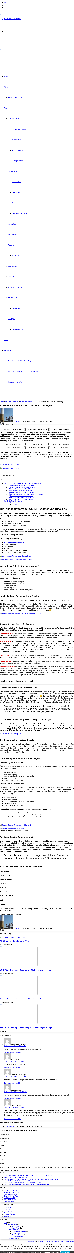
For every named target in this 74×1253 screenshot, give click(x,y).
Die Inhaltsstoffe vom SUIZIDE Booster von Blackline (23, 483)
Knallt (16, 504)
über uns (50, 1241)
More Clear (7, 1209)
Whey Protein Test (10, 1199)
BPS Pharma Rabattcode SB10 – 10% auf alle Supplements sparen (27, 1184)
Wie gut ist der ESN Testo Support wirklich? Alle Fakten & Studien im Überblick (31, 1179)
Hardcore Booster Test (15, 382)
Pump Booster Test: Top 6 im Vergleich (21, 361)
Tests (5, 108)
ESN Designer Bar (18, 308)
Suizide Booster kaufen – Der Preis (21, 490)
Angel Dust (7, 1216)
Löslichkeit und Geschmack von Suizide (23, 487)
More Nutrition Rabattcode (61, 444)
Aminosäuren (12, 224)
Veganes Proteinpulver (19, 213)
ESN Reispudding (18, 329)
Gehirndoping (12, 266)
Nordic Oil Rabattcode (13, 447)
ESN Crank (8, 1211)
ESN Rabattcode (37, 444)
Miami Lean (16, 255)
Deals (6, 340)
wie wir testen (69, 1241)
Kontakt (56, 1241)
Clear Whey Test (9, 1198)
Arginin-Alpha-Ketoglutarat (14, 542)
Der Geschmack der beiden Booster (21, 496)
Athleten (7, 2)
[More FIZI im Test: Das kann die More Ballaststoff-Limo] (19, 995)
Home (2, 402)
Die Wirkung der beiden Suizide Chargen (23, 497)
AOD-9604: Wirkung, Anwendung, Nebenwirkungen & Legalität (27, 1028)
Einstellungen (65, 1252)
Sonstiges (11, 319)
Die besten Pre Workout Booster (37, 429)
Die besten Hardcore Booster (13, 429)
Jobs (61, 1241)
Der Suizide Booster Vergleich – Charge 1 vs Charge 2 (27, 494)
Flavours (11, 276)
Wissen (6, 87)
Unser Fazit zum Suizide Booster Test (22, 492)
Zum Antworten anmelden (12, 1052)
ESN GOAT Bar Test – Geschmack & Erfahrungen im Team (25, 970)
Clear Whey (16, 192)
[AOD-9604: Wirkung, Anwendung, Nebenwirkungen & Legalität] (19, 1024)
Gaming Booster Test (11, 1196)
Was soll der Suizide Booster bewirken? (22, 485)
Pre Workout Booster (19, 129)
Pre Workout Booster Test (12, 1191)
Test (6, 402)
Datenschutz (41, 1241)
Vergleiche (7, 350)
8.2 (11, 503)
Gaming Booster (17, 161)
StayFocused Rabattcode (37, 447)
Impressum (32, 1241)
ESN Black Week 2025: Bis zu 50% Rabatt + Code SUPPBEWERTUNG (28, 1176)
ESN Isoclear (8, 1208)
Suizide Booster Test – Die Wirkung (21, 489)
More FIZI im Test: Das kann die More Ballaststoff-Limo (24, 999)
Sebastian (17, 421)
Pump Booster (16, 140)
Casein (14, 203)
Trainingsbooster (13, 118)
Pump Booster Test (10, 1194)
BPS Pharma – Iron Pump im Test (14, 941)
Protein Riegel (13, 298)
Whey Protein (16, 182)
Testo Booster (12, 234)
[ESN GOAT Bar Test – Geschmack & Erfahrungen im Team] (19, 966)
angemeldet (11, 1126)
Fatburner (11, 245)
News (6, 76)
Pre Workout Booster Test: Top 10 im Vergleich (23, 371)
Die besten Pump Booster (61, 429)
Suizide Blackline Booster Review (17, 501)
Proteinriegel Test (10, 1201)
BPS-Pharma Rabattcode (13, 444)
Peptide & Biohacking (15, 97)
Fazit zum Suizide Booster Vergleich (21, 499)
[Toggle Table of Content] (1, 480)
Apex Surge (8, 1213)
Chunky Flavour (9, 1214)
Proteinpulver (12, 171)
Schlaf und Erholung (15, 287)
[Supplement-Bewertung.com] (10, 19)
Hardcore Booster (18, 150)
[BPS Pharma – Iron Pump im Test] (12, 937)
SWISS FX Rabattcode (61, 447)
